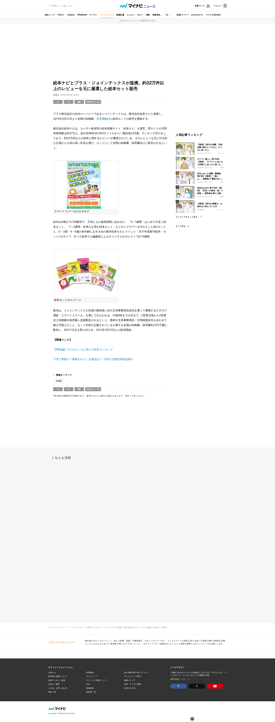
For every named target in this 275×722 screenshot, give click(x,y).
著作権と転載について (57, 676)
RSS (88, 684)
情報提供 (90, 688)
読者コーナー (183, 15)
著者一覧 (52, 692)
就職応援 (120, 15)
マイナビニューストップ (57, 627)
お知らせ (52, 672)
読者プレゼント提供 (56, 680)
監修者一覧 (91, 692)
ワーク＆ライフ (107, 15)
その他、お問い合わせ (57, 688)
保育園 (100, 118)
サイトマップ (92, 676)
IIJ (167, 15)
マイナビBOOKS (213, 15)
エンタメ (131, 15)
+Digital (71, 15)
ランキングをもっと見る (186, 217)
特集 (148, 15)
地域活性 (156, 15)
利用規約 (90, 672)
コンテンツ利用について (96, 680)
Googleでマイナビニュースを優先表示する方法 (137, 21)
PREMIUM (82, 15)
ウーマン (93, 15)
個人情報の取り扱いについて (136, 672)
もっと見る (181, 226)
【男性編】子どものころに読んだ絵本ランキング (83, 349)
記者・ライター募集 (132, 684)
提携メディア (129, 680)
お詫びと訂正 (129, 688)
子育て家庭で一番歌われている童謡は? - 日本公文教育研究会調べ (93, 359)
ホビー (140, 15)
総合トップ (50, 15)
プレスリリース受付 (132, 676)
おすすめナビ (197, 15)
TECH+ (60, 15)
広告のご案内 (54, 684)
